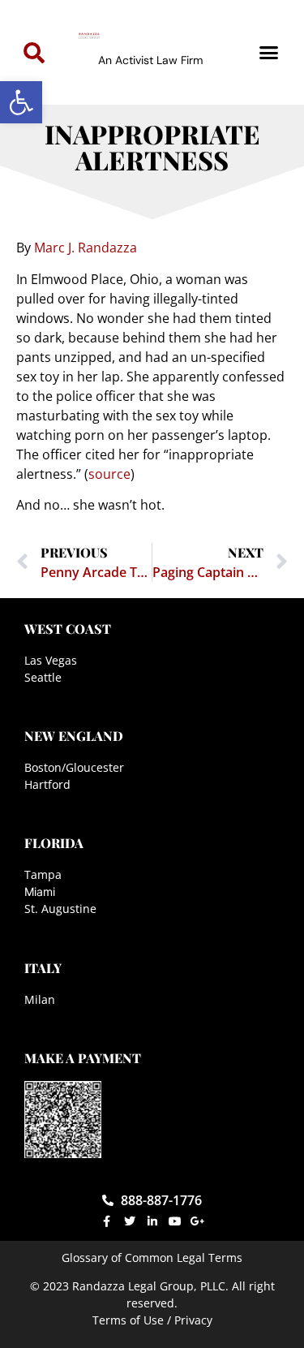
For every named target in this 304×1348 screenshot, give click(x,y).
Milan (39, 999)
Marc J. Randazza (85, 247)
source (109, 474)
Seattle (43, 677)
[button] (21, 102)
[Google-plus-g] (197, 1221)
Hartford (47, 784)
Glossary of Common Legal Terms (152, 1257)
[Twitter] (129, 1221)
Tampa (43, 874)
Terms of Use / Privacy (152, 1320)
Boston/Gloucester (74, 767)
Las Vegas (50, 660)
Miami (39, 891)
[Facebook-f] (107, 1221)
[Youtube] (175, 1221)
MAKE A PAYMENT (82, 1057)
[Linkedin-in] (152, 1221)
